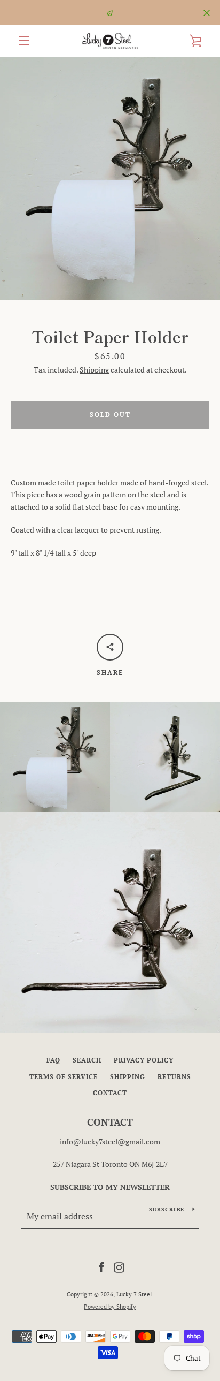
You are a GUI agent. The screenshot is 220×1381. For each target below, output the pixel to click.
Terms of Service (63, 1077)
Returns (174, 1077)
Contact (110, 1093)
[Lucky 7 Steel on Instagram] (119, 1267)
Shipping (94, 370)
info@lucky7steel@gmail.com (110, 1141)
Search (87, 1060)
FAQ (53, 1060)
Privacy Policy (144, 1060)
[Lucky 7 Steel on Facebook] (101, 1267)
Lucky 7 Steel (134, 1294)
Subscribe (166, 1209)
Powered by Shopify (110, 1306)
